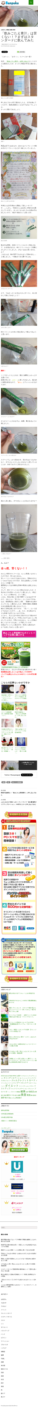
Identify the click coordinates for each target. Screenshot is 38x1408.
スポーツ (31, 1083)
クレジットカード (26, 1080)
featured (6, 1076)
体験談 (8, 29)
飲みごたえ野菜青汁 (17, 782)
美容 (14, 29)
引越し (3, 1358)
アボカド (3, 1306)
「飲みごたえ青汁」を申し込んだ (17, 61)
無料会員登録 (5, 1110)
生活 (2, 1379)
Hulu (10, 1076)
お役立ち (3, 29)
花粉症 (34, 1095)
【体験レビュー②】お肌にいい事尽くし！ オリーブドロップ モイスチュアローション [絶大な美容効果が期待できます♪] (23, 1060)
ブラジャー (31, 1088)
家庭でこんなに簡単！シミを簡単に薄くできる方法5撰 (17, 1250)
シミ (2, 1323)
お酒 (18, 1076)
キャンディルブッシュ (12, 1078)
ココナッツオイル (6, 1316)
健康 (11, 29)
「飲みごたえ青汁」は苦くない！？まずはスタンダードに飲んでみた (10, 2)
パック (3, 1334)
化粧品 (31, 1091)
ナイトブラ (22, 1086)
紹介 (16, 1095)
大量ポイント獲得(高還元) (9, 1121)
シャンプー (15, 1083)
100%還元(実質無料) (7, 1114)
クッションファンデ (27, 1078)
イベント (3, 1310)
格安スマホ (10, 1095)
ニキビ (27, 1086)
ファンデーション (22, 1088)
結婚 (19, 1095)
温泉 (2, 1376)
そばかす (3, 1303)
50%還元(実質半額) (7, 1117)
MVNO (14, 1076)
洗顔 (2, 1372)
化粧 (27, 1092)
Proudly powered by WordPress (9, 1405)
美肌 (29, 1095)
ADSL (2, 1076)
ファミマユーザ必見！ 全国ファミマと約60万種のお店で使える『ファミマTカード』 (22, 1016)
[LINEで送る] (21, 52)
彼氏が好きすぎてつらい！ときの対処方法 (22, 993)
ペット (9, 1091)
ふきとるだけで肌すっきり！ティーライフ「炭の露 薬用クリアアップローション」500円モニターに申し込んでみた (19, 802)
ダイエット (12, 1085)
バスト (31, 1086)
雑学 (3, 1097)
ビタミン (3, 1337)
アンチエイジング (25, 1076)
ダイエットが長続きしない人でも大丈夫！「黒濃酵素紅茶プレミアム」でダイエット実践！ (22, 1024)
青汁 (9, 782)
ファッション (5, 1341)
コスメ (3, 1320)
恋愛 (35, 1092)
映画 (5, 1095)
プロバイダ (4, 1344)
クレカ (14, 1080)
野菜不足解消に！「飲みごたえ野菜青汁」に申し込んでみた (18, 793)
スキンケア (24, 1083)
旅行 (2, 1095)
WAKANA (12, 46)
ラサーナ (13, 1092)
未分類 (3, 1365)
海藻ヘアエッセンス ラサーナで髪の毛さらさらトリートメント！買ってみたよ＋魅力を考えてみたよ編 (22, 1009)
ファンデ (13, 1088)
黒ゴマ (3, 1397)
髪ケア (3, 1393)
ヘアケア (3, 1348)
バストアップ (5, 1330)
